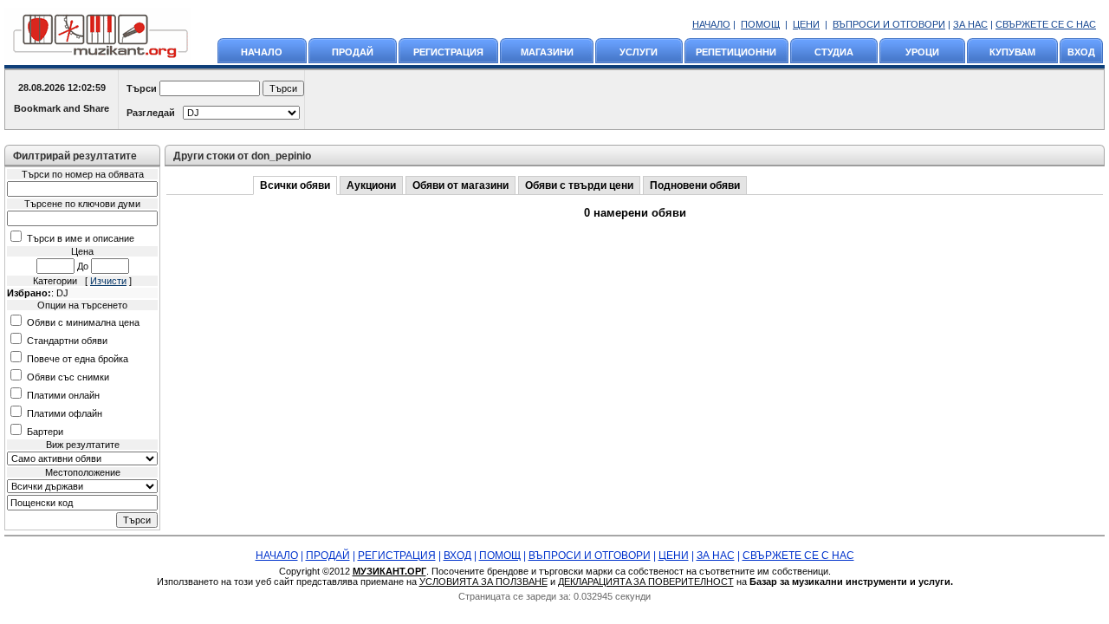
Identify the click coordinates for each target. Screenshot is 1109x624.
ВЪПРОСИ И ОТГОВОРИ (889, 24)
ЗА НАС (970, 24)
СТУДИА (833, 52)
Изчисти (108, 281)
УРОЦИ (922, 52)
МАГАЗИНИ (547, 52)
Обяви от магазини (460, 185)
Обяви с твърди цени (579, 185)
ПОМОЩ (760, 24)
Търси (141, 88)
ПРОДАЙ (352, 52)
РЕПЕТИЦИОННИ (736, 52)
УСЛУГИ (638, 52)
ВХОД (1081, 52)
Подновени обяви (695, 185)
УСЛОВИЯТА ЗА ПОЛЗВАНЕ (483, 581)
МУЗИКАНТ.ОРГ (389, 571)
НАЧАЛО (711, 24)
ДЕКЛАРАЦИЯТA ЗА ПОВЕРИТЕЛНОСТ (646, 581)
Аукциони (371, 185)
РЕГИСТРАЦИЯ (448, 52)
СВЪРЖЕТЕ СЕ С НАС (1046, 24)
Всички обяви (295, 185)
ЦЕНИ (806, 24)
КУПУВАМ (1012, 52)
